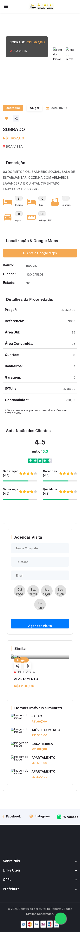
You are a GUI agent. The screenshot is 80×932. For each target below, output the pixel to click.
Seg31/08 (60, 592)
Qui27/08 (19, 592)
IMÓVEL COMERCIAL (46, 730)
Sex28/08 (33, 592)
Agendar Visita (40, 626)
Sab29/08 (47, 592)
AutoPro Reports (50, 909)
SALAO (36, 716)
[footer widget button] (40, 861)
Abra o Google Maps (41, 253)
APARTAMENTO (43, 758)
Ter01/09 (40, 605)
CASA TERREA (42, 744)
